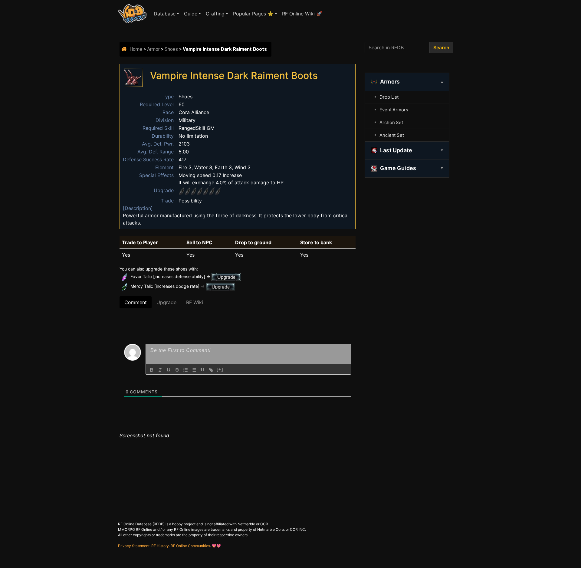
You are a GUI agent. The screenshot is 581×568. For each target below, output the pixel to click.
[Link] (211, 369)
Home (136, 49)
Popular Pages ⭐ (253, 14)
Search (441, 47)
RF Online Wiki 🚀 (302, 14)
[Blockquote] (202, 369)
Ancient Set (391, 135)
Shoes (171, 49)
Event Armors (393, 110)
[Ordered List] (185, 369)
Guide (190, 14)
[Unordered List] (194, 369)
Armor (153, 49)
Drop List (389, 97)
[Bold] (151, 369)
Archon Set (391, 122)
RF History (160, 545)
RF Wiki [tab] (194, 302)
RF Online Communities (190, 545)
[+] (220, 369)
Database (165, 14)
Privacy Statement (133, 545)
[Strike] (177, 369)
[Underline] (168, 369)
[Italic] (160, 369)
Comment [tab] (135, 302)
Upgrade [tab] (166, 302)
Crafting (215, 14)
